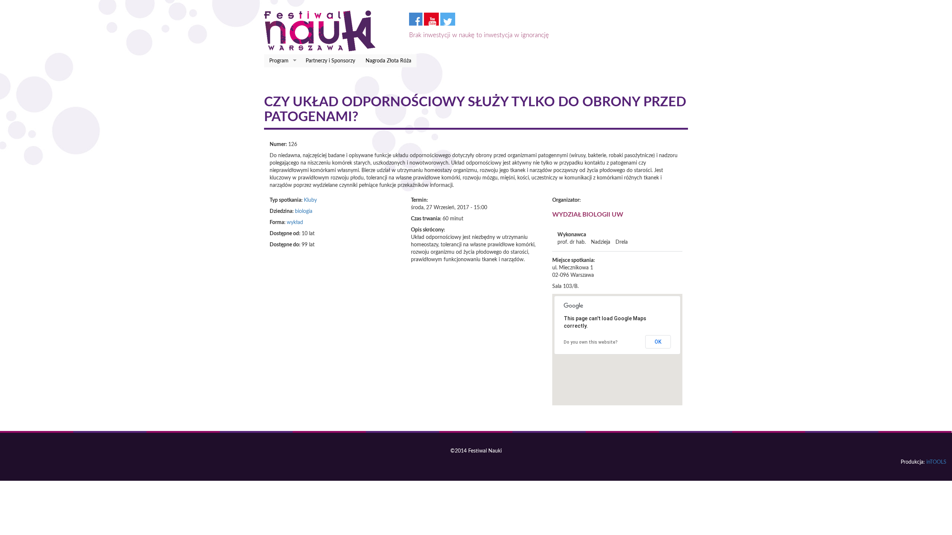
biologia (303, 211)
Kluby (310, 200)
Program (276, 61)
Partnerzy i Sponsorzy (330, 61)
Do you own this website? (591, 342)
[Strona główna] (322, 30)
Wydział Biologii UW (587, 214)
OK (658, 342)
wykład (295, 222)
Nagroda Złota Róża (388, 61)
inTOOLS (936, 462)
